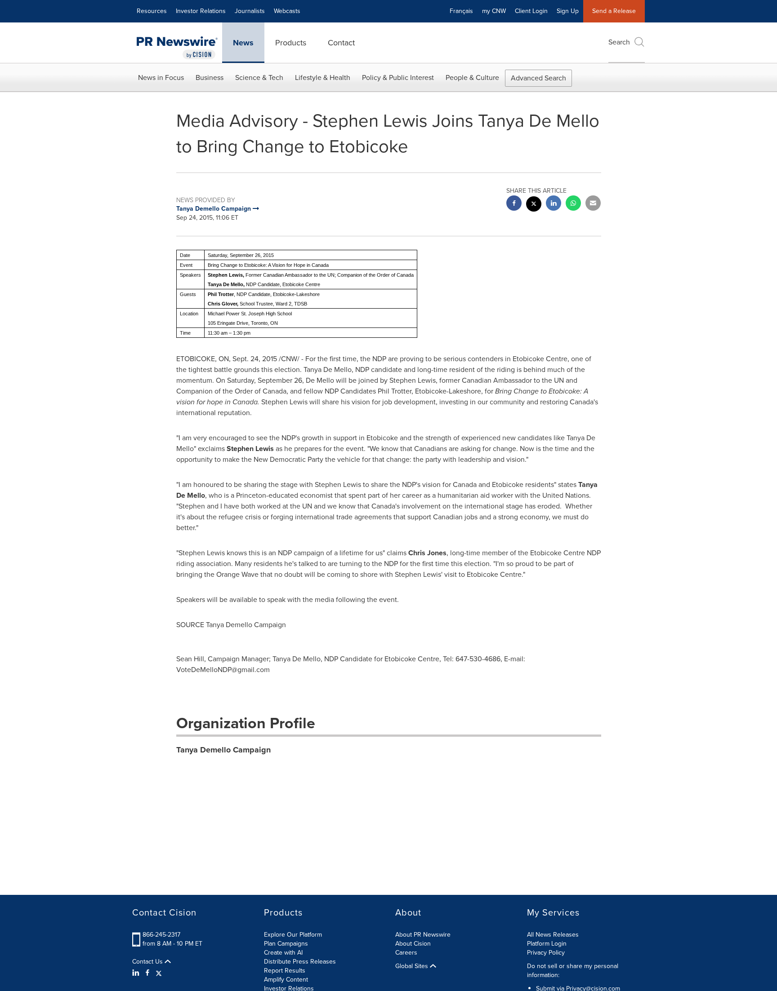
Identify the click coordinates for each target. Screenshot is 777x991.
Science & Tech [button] (259, 77)
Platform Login (547, 943)
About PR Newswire (423, 934)
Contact (341, 43)
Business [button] (209, 77)
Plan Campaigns (286, 943)
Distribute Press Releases (300, 961)
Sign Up (568, 11)
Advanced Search (538, 78)
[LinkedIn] (137, 973)
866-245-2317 (161, 934)
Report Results (284, 970)
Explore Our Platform (293, 934)
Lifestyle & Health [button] (322, 77)
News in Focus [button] (161, 77)
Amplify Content (286, 979)
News (243, 43)
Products (290, 43)
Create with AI (283, 952)
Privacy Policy (546, 952)
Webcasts (287, 11)
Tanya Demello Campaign (223, 750)
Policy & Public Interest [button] (398, 77)
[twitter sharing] (533, 205)
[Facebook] (147, 973)
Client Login (531, 11)
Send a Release (614, 11)
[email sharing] (593, 204)
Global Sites (412, 966)
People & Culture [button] (472, 77)
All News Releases (553, 934)
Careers (406, 952)
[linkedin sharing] (553, 204)
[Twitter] (158, 973)
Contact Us (148, 961)
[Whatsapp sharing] (573, 204)
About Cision (413, 943)
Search (619, 42)
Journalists (250, 11)
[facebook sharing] (514, 204)
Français (461, 11)
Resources (152, 11)
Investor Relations (201, 11)
